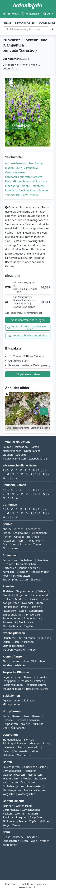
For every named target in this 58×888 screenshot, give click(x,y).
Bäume (7, 447)
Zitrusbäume (10, 548)
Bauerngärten (11, 767)
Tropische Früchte (37, 688)
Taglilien (29, 626)
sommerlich (12, 195)
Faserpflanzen (32, 716)
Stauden (8, 454)
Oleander (22, 572)
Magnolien (35, 540)
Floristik (29, 739)
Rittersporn (10, 610)
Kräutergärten (11, 778)
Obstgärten (28, 782)
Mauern (33, 813)
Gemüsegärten (12, 771)
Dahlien (42, 591)
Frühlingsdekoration (15, 743)
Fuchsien (8, 564)
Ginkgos (19, 536)
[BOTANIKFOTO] (28, 6)
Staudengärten (12, 790)
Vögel (34, 841)
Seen (25, 841)
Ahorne (7, 529)
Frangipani (9, 681)
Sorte (25, 195)
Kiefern (21, 540)
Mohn (39, 603)
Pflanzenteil (39, 186)
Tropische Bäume (36, 685)
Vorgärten (9, 794)
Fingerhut (22, 595)
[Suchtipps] (52, 29)
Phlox (24, 607)
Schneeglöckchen (13, 646)
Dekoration (21, 447)
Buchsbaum (27, 560)
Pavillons (8, 817)
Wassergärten (26, 794)
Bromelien (42, 677)
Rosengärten (34, 786)
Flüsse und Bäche (13, 837)
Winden (7, 665)
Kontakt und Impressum (34, 884)
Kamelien (8, 572)
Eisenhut (8, 595)
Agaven (7, 700)
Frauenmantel (39, 595)
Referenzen (11, 884)
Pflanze (25, 186)
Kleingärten (35, 774)
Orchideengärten (13, 786)
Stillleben (8, 755)
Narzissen (28, 642)
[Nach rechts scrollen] (44, 411)
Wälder (44, 841)
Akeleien (8, 591)
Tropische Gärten (34, 790)
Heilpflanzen (10, 724)
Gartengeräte (11, 809)
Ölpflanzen (18, 728)
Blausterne (9, 638)
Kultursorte (40, 181)
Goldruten (21, 599)
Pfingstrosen (10, 607)
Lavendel (27, 603)
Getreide (20, 720)
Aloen (17, 700)
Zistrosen (36, 579)
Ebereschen (33, 529)
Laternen (20, 813)
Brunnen (8, 806)
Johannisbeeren (28, 568)
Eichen (7, 533)
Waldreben (38, 661)
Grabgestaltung (40, 743)
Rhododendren (40, 572)
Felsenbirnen (39, 533)
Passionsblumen (13, 685)
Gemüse (8, 720)
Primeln (35, 607)
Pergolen (21, 817)
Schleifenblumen (13, 614)
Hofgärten (30, 771)
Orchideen (24, 681)
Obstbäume (10, 544)
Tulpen (33, 649)
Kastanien (9, 540)
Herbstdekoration (29, 747)
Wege (6, 825)
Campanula (31, 168)
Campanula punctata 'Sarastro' (24, 177)
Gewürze (34, 720)
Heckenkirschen (26, 564)
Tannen (37, 544)
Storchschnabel (12, 626)
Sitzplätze (36, 817)
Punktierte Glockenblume (20, 190)
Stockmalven (26, 622)
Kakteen (29, 700)
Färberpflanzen (12, 716)
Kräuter (25, 724)
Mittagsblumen (12, 704)
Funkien (7, 599)
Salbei (23, 610)
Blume (39, 163)
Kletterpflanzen (12, 451)
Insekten (31, 837)
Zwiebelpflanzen (38, 458)
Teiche (23, 821)
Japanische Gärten (14, 774)
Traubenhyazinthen (14, 649)
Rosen (6, 575)
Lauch (6, 642)
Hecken (7, 813)
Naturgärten (10, 782)
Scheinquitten (21, 575)
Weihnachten (24, 755)
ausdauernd (18, 163)
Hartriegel (33, 536)
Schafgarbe (36, 610)
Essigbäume (20, 533)
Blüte (19, 168)
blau (30, 163)
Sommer (43, 190)
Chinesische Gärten (34, 767)
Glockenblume (22, 181)
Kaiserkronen (27, 638)
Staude (34, 195)
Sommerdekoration (26, 751)
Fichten (7, 536)
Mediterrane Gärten (35, 778)
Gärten (34, 447)
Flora (8, 181)
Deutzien (42, 560)
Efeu (5, 661)
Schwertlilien (33, 614)
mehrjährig (12, 186)
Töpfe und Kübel (39, 821)
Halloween (9, 747)
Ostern (7, 751)
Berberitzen (10, 560)
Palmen (38, 681)
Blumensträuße (12, 739)
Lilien (16, 642)
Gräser (34, 599)
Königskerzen (11, 603)
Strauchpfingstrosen (15, 579)
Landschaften (11, 841)
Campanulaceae (15, 172)
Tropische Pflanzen (14, 458)
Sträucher (21, 454)
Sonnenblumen (12, 618)
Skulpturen (9, 821)
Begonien (8, 677)
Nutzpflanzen (32, 451)
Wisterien (20, 665)
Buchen (19, 529)
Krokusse (43, 638)
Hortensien (9, 568)
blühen (9, 168)
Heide (44, 599)
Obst (6, 728)
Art (7, 163)
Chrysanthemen (25, 591)
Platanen (25, 544)
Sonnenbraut (32, 618)
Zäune (16, 825)
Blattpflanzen (25, 677)
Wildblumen (10, 844)
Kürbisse (38, 724)
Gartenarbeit (24, 806)
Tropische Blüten (13, 688)
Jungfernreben (20, 661)
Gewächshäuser (32, 809)
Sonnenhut (9, 622)
